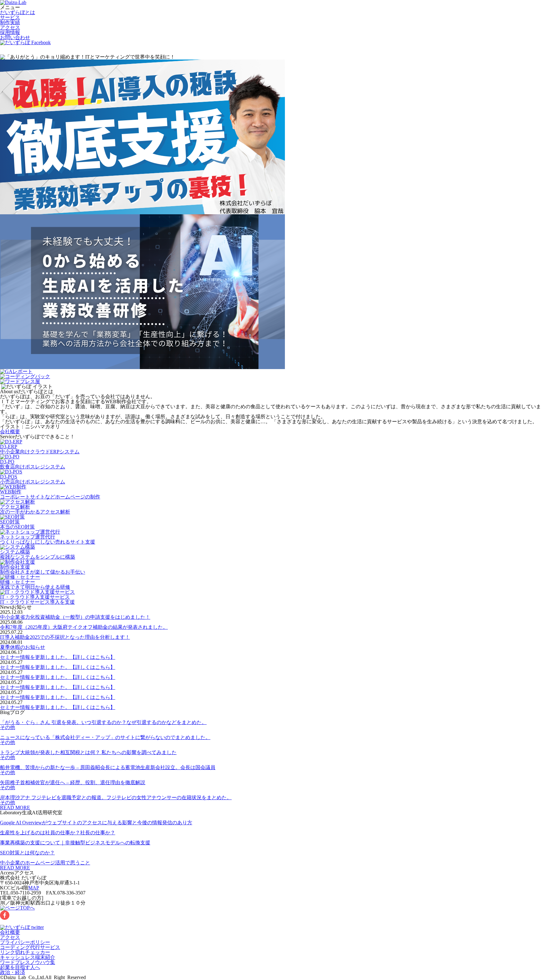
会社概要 (10, 431)
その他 (7, 727)
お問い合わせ (15, 37)
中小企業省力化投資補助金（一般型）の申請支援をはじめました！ (75, 617)
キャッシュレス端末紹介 (27, 957)
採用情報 (10, 32)
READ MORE (15, 807)
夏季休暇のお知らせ (22, 647)
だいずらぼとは (17, 12)
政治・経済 (12, 972)
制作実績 (10, 22)
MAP (33, 887)
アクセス (10, 27)
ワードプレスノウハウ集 (27, 962)
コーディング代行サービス (30, 947)
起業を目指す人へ (20, 967)
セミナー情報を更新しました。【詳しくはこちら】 (57, 657)
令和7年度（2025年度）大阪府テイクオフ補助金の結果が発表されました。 (84, 627)
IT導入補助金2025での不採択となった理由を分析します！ (65, 637)
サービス (10, 17)
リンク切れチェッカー (25, 952)
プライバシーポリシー (25, 942)
